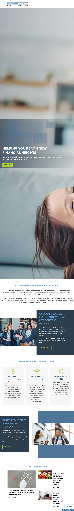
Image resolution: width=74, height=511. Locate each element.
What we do (7, 446)
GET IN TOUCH (7, 164)
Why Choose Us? (45, 348)
